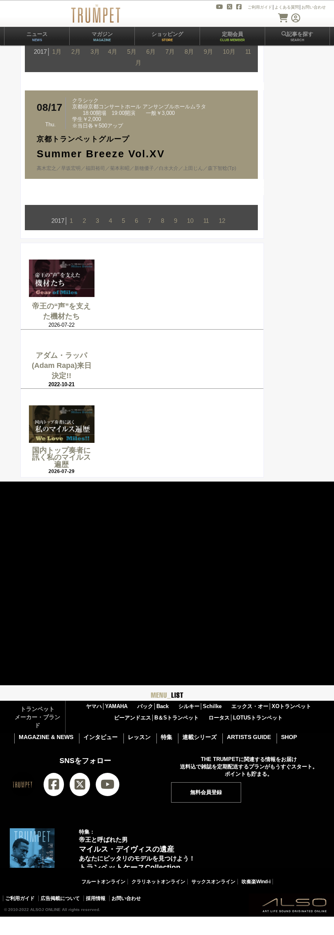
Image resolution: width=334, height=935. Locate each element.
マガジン (102, 36)
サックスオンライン (213, 881)
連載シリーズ (199, 737)
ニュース (37, 36)
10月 (229, 51)
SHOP (289, 737)
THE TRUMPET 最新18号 (99, 918)
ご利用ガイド (20, 898)
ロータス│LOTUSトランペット (246, 718)
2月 (76, 51)
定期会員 (232, 36)
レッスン (139, 737)
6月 (151, 51)
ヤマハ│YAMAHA (106, 706)
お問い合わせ (126, 898)
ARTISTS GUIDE (249, 737)
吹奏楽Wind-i (256, 881)
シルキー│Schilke (200, 706)
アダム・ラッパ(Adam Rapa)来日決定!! (62, 365)
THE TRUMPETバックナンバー (178, 918)
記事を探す (300, 36)
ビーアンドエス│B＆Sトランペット (156, 718)
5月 (131, 51)
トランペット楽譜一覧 (252, 918)
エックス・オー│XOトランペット (271, 706)
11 (206, 220)
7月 (170, 51)
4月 (112, 51)
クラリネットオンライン (158, 881)
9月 (208, 51)
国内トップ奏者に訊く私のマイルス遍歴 (61, 457)
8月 (189, 51)
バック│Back (153, 706)
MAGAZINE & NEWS (46, 737)
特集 (166, 737)
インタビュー (101, 737)
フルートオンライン (103, 881)
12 (222, 220)
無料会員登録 (206, 792)
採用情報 (95, 898)
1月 (57, 51)
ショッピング (167, 36)
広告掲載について (60, 898)
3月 (95, 51)
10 (190, 220)
